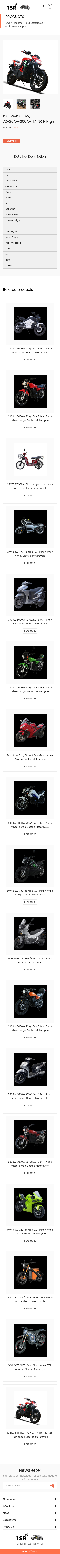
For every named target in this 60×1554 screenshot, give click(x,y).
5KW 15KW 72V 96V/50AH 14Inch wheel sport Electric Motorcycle (30, 960)
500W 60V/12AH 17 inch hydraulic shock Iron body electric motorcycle (30, 486)
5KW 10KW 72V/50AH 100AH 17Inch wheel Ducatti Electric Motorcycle (30, 1232)
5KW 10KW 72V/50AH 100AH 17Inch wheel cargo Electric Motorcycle (30, 893)
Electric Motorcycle (34, 23)
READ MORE (30, 360)
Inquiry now (11, 141)
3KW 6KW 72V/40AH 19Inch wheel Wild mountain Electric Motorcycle (30, 1367)
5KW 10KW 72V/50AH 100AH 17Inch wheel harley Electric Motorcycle (30, 554)
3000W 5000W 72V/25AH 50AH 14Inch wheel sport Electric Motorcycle (30, 622)
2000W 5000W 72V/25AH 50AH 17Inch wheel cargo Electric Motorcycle (30, 418)
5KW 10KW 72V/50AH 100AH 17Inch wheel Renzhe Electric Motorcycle (30, 757)
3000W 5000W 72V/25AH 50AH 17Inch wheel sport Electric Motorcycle (30, 350)
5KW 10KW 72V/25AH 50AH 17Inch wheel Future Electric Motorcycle (30, 1299)
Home (7, 23)
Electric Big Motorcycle (15, 26)
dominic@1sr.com (30, 1551)
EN (50, 6)
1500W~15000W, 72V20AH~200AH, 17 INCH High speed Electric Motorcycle (30, 1435)
